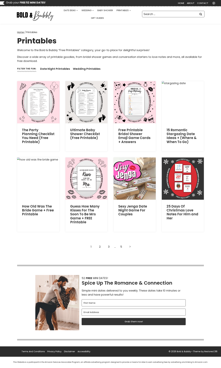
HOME (181, 3)
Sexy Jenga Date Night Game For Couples (132, 210)
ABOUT (190, 3)
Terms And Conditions (33, 351)
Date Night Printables (55, 69)
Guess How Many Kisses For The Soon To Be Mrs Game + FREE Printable (85, 214)
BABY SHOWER (105, 10)
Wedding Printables (86, 69)
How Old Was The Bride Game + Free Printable (38, 210)
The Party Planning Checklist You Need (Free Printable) (38, 136)
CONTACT (202, 3)
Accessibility (84, 351)
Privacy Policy (54, 351)
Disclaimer (69, 351)
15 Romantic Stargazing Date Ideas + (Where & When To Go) (181, 136)
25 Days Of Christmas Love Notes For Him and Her (182, 212)
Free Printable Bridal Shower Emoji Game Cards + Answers (134, 136)
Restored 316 (210, 351)
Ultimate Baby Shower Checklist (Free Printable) (85, 134)
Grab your (25, 2)
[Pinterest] (213, 3)
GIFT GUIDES (97, 18)
